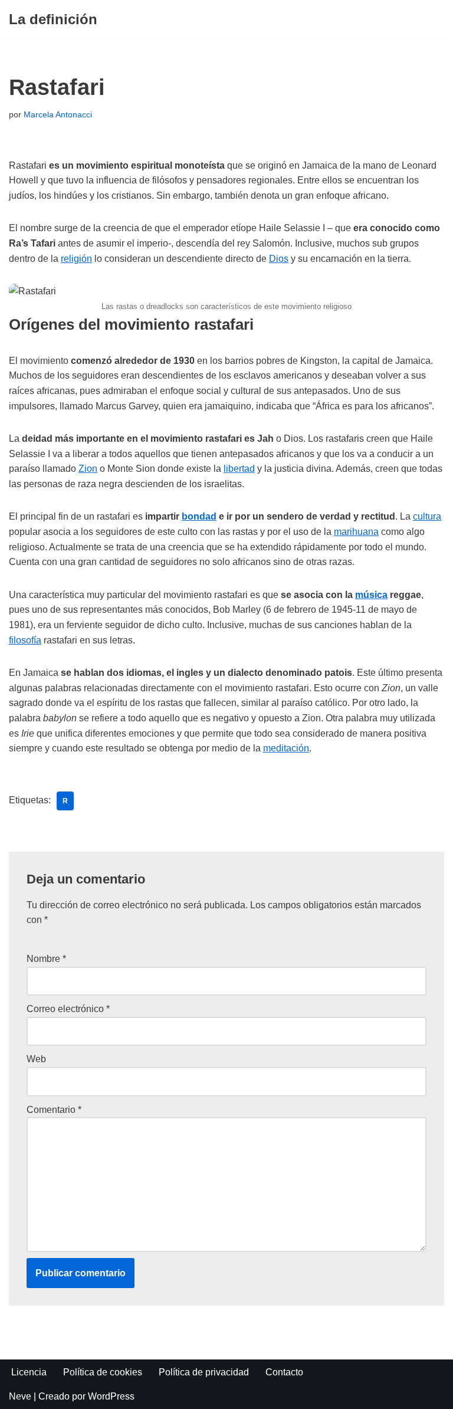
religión (76, 259)
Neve (20, 1396)
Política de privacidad (204, 1372)
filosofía (25, 640)
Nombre (46, 959)
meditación (286, 748)
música (371, 595)
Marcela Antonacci (58, 114)
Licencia (29, 1372)
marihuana (356, 532)
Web (36, 1059)
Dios (278, 259)
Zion (87, 469)
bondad (199, 516)
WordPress (111, 1396)
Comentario (54, 1110)
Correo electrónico (68, 1009)
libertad (239, 469)
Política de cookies (102, 1372)
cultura (427, 516)
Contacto (284, 1372)
